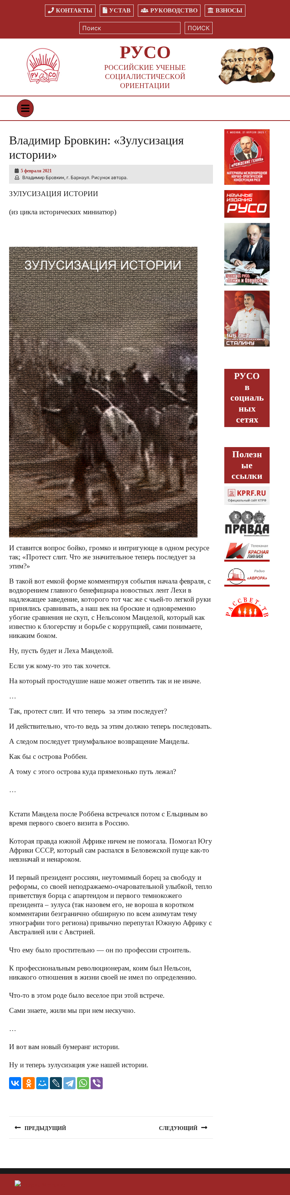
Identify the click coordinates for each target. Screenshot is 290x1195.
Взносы (229, 10)
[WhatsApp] (83, 1083)
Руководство (173, 10)
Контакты (74, 10)
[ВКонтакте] (15, 1083)
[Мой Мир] (42, 1083)
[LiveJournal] (56, 1083)
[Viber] (97, 1083)
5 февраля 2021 (36, 170)
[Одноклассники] (29, 1083)
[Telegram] (69, 1083)
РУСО (145, 52)
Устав (120, 10)
